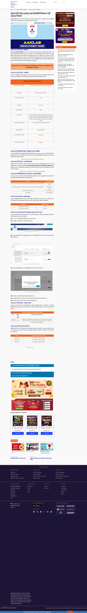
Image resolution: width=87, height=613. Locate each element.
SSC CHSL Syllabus (59, 474)
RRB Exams (35, 2)
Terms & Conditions (75, 608)
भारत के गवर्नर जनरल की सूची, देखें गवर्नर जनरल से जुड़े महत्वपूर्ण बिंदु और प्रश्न (66, 76)
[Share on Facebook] (42, 23)
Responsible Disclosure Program (52, 608)
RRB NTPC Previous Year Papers (17, 478)
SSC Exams (28, 2)
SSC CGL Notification (37, 472)
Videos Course (64, 490)
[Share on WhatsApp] (35, 23)
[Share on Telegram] (37, 23)
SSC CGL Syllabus (36, 474)
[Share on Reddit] (39, 23)
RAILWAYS (13, 490)
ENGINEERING (14, 495)
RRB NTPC (13, 472)
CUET (29, 492)
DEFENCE (13, 494)
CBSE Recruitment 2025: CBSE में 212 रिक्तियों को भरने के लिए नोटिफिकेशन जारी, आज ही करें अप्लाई (66, 81)
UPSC (12, 497)
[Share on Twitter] (44, 23)
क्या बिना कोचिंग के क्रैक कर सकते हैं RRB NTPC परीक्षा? (65, 88)
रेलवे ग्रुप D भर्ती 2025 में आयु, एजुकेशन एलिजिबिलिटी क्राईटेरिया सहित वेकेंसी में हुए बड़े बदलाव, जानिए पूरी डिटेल (66, 65)
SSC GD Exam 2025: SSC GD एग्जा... (18, 452)
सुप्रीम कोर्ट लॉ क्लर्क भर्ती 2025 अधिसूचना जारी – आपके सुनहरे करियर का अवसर (66, 73)
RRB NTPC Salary (14, 476)
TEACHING (13, 492)
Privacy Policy (82, 608)
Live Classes (63, 488)
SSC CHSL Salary (59, 478)
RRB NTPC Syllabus (15, 474)
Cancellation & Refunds (65, 608)
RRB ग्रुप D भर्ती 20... (30, 451)
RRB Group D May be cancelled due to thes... (45, 452)
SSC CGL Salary (36, 478)
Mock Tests (63, 486)
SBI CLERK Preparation (15, 488)
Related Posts (14, 440)
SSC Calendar (43, 2)
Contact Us (46, 488)
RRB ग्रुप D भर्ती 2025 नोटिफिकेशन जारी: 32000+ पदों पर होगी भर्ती (65, 55)
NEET (29, 490)
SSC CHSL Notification (60, 472)
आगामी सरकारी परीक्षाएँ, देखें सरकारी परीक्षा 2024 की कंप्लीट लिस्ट (66, 85)
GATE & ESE (30, 486)
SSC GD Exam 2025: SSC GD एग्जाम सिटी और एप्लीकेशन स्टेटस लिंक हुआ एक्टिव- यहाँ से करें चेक (66, 51)
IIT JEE (29, 488)
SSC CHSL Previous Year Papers (62, 476)
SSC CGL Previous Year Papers (39, 476)
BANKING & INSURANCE (16, 486)
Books (62, 494)
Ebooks (62, 492)
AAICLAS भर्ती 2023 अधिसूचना (21, 9)
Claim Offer (70, 611)
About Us (46, 486)
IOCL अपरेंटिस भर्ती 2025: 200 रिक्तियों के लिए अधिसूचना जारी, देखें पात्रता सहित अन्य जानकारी (66, 70)
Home (12, 9)
